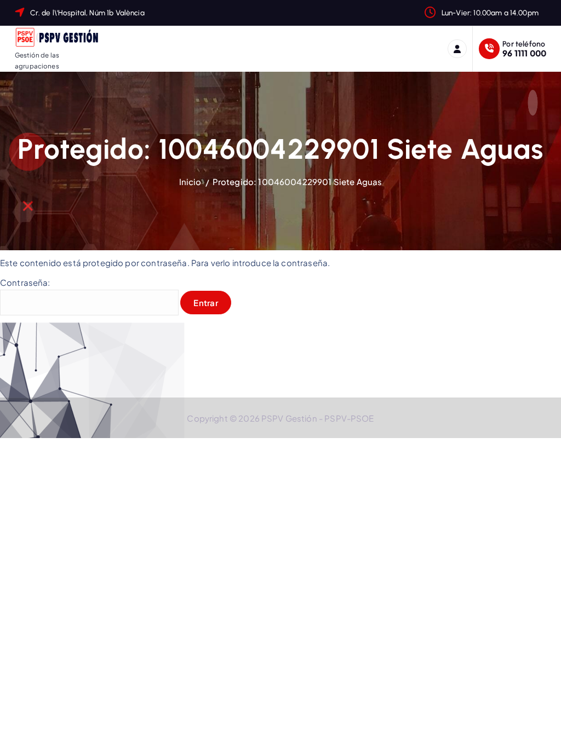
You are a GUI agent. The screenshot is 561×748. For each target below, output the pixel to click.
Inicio (190, 181)
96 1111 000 (524, 53)
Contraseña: (25, 282)
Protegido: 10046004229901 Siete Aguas (297, 181)
